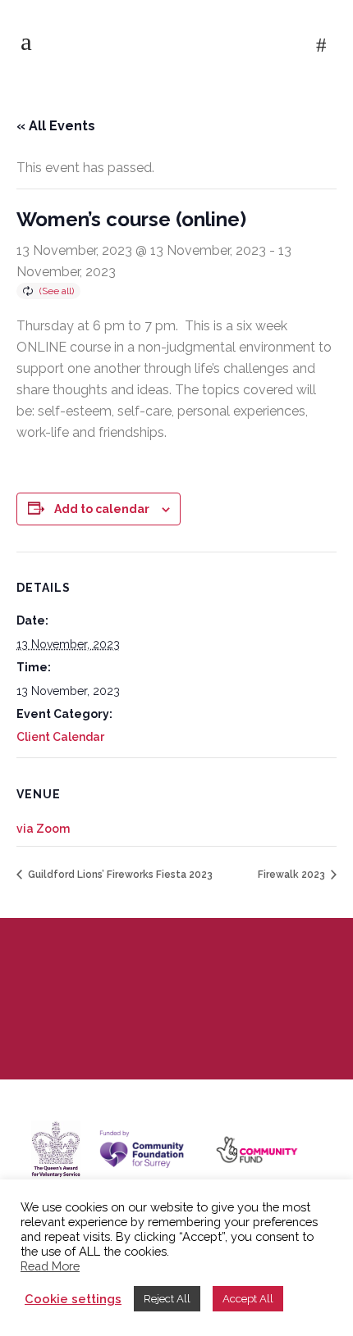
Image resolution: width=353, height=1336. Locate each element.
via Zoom (43, 828)
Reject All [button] (167, 1299)
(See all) (56, 291)
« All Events (55, 126)
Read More (50, 1266)
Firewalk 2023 (293, 874)
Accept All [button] (247, 1299)
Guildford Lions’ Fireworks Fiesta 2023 (119, 874)
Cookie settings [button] (73, 1299)
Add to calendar (101, 509)
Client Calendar (60, 736)
